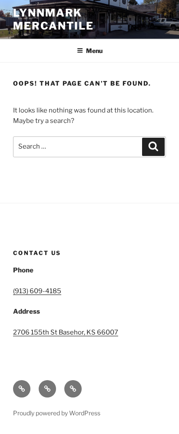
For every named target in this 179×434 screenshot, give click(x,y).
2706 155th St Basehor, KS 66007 (65, 332)
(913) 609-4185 (37, 291)
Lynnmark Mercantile (53, 19)
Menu (94, 50)
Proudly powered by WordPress (56, 413)
